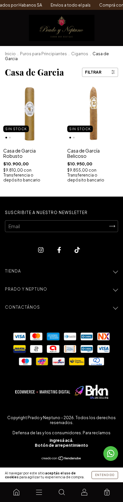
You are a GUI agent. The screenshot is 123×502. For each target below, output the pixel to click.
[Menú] (39, 492)
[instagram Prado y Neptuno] (41, 249)
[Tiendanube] (61, 459)
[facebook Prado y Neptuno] (59, 249)
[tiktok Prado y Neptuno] (77, 249)
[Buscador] (61, 492)
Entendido (104, 475)
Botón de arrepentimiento (61, 445)
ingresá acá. (61, 440)
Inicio (10, 53)
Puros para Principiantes (43, 53)
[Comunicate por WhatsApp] (110, 453)
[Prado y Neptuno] (16, 492)
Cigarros (79, 53)
